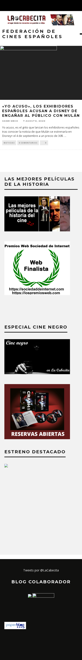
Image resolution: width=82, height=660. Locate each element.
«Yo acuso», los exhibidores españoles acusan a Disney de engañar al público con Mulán (41, 111)
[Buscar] (78, 5)
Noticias (9, 142)
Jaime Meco (10, 120)
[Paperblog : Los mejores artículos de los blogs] (15, 628)
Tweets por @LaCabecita (41, 570)
